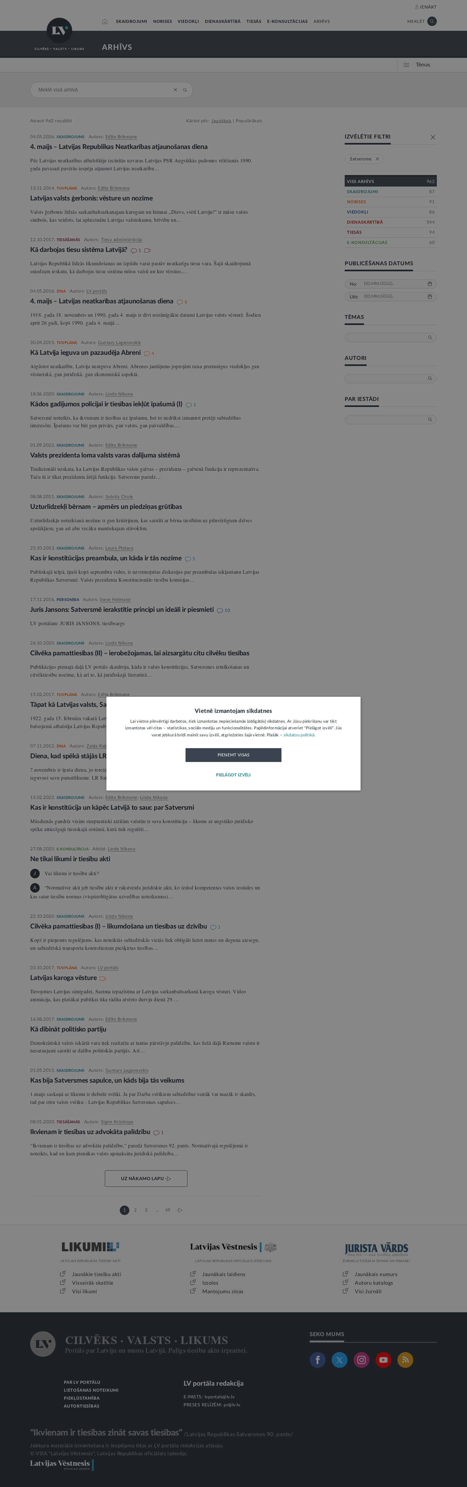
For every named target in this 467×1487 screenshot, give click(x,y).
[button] (233, 775)
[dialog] (233, 743)
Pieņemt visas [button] (234, 755)
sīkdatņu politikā (299, 735)
